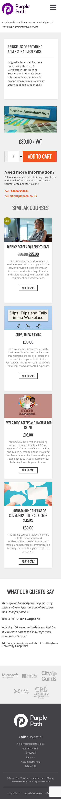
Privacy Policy (14, 792)
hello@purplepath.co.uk (20, 196)
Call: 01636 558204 (16, 191)
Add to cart (40, 156)
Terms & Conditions (33, 792)
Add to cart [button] (28, 288)
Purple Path (8, 22)
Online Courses (26, 22)
